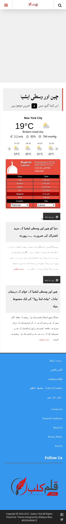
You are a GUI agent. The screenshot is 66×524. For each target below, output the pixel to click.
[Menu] (6, 4)
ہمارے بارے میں (54, 397)
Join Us (58, 446)
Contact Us (56, 409)
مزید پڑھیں (18, 269)
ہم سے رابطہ (55, 360)
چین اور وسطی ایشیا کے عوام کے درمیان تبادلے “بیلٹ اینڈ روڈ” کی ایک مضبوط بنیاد (33, 299)
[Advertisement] (33, 48)
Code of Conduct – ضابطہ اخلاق (46, 388)
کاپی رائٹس (56, 369)
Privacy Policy (55, 436)
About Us (57, 427)
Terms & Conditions (52, 418)
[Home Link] (32, 4)
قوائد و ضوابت (55, 378)
